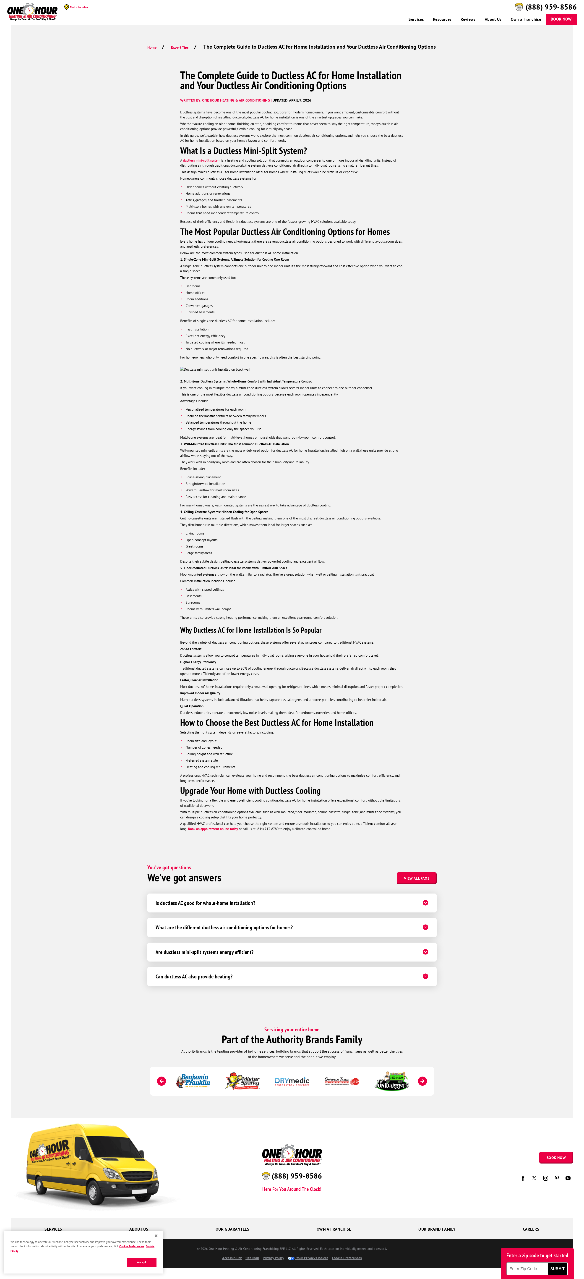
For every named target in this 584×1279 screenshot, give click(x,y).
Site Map (252, 1257)
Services (416, 19)
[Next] (422, 1081)
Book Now (561, 19)
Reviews (468, 19)
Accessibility (232, 1257)
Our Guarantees (232, 1229)
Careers (531, 1229)
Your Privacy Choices (311, 1257)
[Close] (156, 1236)
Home (151, 47)
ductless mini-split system (201, 160)
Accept (141, 1262)
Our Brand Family (437, 1229)
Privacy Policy (273, 1257)
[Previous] (161, 1081)
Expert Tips (180, 47)
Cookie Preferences (131, 1246)
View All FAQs (416, 878)
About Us (493, 19)
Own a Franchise (526, 19)
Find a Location (79, 7)
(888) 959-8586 (551, 7)
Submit (557, 1269)
